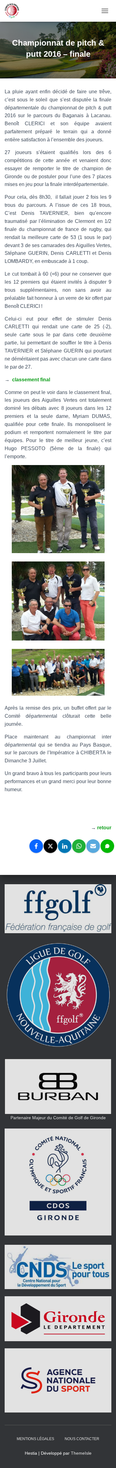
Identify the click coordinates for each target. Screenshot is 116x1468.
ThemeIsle (81, 1453)
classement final (31, 379)
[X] (50, 846)
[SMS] (107, 846)
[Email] (93, 846)
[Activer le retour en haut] (104, 1455)
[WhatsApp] (79, 846)
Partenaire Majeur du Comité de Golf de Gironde (58, 1117)
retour (104, 827)
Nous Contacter (82, 1439)
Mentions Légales (35, 1439)
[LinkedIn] (64, 846)
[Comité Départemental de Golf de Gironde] (14, 11)
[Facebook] (36, 846)
